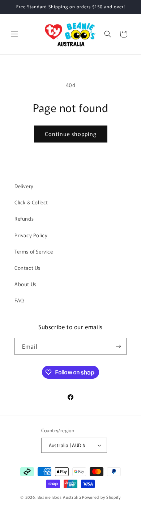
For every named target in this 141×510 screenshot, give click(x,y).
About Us (25, 284)
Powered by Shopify (101, 497)
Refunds (24, 218)
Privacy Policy (30, 235)
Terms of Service (33, 251)
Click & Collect (31, 202)
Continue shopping (71, 133)
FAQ (19, 300)
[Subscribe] (118, 346)
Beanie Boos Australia (59, 497)
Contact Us (27, 267)
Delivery (24, 186)
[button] (14, 34)
